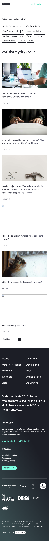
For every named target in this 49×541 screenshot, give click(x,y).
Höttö (30, 41)
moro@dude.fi (8, 441)
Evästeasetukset (38, 526)
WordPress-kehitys (33, 26)
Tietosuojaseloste (23, 526)
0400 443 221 (24, 441)
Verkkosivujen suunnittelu (13, 36)
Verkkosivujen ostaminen (12, 26)
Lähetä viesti (9, 468)
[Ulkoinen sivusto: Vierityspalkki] (9, 487)
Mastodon (19, 524)
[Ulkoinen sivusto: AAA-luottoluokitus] (5, 510)
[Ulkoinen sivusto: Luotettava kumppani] (36, 498)
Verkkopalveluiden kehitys (32, 31)
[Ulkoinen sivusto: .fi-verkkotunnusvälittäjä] (43, 489)
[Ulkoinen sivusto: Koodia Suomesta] (33, 489)
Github (12, 526)
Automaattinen (20, 532)
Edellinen (7, 339)
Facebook (9, 524)
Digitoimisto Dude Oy (9, 521)
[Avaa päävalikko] (45, 4)
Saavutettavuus (9, 41)
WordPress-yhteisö (10, 31)
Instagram (5, 526)
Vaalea (5, 532)
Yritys (29, 36)
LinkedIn (38, 524)
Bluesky (25, 524)
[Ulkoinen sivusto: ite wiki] (23, 486)
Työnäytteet (39, 36)
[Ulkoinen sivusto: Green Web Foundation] (8, 501)
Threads (32, 524)
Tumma (11, 532)
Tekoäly (22, 41)
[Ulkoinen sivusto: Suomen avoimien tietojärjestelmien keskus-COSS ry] (23, 500)
